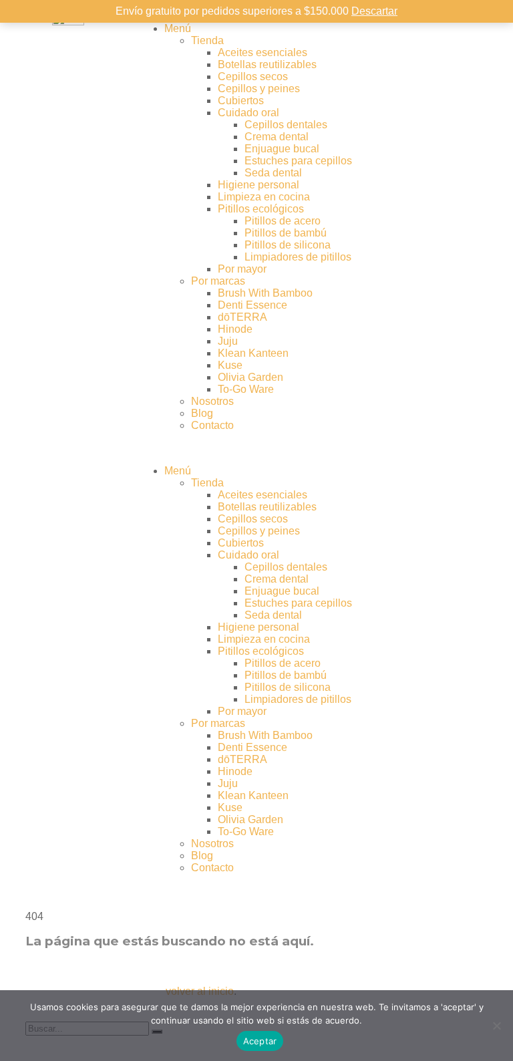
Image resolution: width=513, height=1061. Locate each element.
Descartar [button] (374, 11)
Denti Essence (252, 305)
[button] (256, 448)
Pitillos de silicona (287, 245)
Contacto (212, 425)
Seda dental (273, 172)
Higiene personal (258, 184)
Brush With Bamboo (265, 293)
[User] (405, 28)
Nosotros (212, 401)
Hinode (235, 329)
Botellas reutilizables (267, 64)
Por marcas (218, 281)
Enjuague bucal (281, 148)
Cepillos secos (253, 76)
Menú (177, 28)
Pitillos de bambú (285, 233)
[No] (496, 1025)
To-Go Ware (246, 389)
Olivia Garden (250, 377)
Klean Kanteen (253, 353)
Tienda (207, 40)
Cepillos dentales (285, 124)
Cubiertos (241, 100)
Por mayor (242, 269)
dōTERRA (242, 317)
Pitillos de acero (282, 220)
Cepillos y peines (259, 88)
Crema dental (276, 136)
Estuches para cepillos (298, 160)
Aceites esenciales (262, 52)
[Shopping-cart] (441, 28)
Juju (228, 341)
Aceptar (260, 1041)
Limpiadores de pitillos (297, 257)
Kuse (230, 365)
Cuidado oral (248, 112)
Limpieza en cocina (264, 196)
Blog (202, 413)
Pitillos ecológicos (261, 208)
